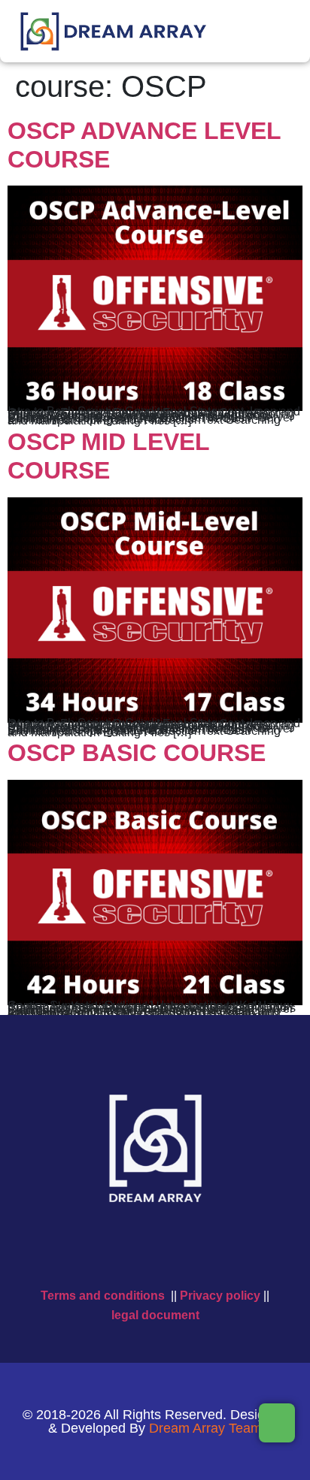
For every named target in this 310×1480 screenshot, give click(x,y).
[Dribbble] (237, 1253)
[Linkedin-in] (72, 1253)
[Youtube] (138, 1253)
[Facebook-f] (105, 1253)
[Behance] (204, 1253)
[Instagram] (171, 1253)
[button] (291, 20)
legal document (155, 1315)
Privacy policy (220, 1295)
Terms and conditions (103, 1295)
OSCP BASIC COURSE (137, 752)
